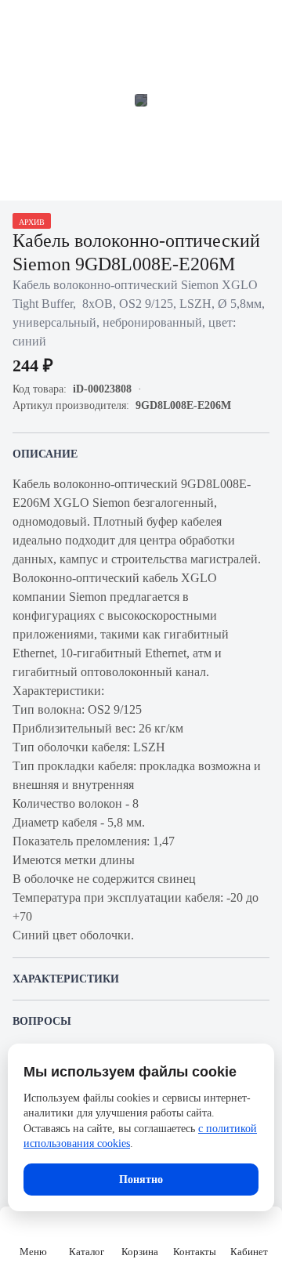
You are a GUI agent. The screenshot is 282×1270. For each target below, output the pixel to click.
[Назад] (22, 22)
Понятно (141, 1179)
